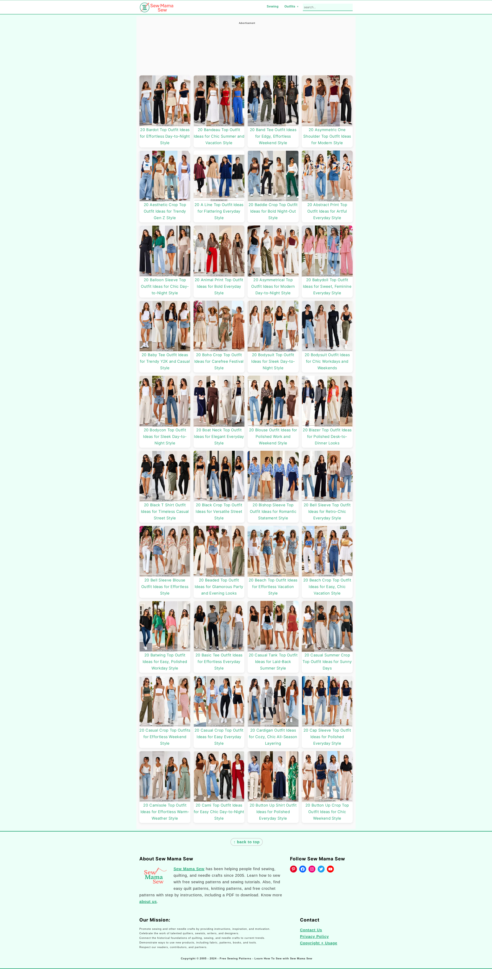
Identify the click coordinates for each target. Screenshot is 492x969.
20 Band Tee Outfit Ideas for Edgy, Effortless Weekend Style (273, 136)
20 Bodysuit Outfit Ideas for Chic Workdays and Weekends (327, 361)
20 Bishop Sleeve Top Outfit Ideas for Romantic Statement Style (273, 511)
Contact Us (311, 930)
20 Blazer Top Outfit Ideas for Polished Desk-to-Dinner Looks (327, 436)
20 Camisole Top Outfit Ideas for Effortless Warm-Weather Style (164, 812)
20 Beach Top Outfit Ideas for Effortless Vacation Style (273, 587)
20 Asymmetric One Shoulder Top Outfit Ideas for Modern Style (327, 136)
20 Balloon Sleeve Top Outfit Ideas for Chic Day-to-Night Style (165, 286)
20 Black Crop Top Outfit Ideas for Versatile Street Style (219, 511)
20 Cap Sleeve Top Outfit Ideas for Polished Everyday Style (327, 737)
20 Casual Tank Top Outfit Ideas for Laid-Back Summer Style (273, 661)
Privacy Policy (314, 936)
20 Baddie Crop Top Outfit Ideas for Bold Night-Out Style (273, 211)
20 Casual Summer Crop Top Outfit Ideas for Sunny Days (327, 661)
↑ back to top (247, 842)
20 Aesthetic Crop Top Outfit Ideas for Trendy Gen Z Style (165, 211)
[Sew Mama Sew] (156, 10)
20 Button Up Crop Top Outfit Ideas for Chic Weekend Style (327, 812)
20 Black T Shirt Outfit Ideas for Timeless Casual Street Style (165, 511)
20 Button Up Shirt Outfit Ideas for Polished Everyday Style (273, 812)
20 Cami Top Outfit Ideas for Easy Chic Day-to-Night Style (219, 812)
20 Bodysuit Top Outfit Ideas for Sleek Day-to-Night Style (273, 361)
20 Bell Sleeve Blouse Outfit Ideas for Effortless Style (164, 587)
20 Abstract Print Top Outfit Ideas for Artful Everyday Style (327, 211)
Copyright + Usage (318, 943)
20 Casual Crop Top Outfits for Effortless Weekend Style (164, 737)
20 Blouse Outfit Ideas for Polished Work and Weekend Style (273, 436)
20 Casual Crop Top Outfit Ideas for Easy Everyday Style (219, 737)
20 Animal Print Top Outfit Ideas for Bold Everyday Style (219, 286)
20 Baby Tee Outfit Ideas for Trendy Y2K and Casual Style (165, 361)
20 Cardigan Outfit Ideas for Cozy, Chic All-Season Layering (273, 737)
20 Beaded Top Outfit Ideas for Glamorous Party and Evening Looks (219, 587)
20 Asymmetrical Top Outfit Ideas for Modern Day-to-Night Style (273, 286)
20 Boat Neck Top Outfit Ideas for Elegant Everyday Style (219, 436)
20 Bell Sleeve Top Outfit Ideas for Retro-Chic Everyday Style (327, 511)
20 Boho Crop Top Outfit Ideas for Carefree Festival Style (219, 361)
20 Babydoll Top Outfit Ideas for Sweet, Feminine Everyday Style (327, 286)
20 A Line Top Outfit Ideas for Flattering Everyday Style (219, 211)
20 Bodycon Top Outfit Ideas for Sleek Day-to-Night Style (165, 436)
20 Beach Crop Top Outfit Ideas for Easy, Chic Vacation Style (327, 587)
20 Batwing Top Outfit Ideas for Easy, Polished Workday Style (165, 661)
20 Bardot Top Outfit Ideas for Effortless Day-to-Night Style (165, 136)
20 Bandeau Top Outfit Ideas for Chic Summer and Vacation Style (219, 136)
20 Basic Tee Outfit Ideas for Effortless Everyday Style (219, 661)
